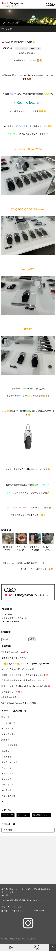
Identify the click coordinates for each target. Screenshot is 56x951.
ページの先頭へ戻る (52, 947)
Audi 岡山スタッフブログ (9, 6)
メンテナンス (7, 728)
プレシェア (6, 779)
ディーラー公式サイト (11, 907)
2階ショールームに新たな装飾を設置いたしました (25, 563)
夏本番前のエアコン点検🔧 (14, 658)
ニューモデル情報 (9, 745)
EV (2, 801)
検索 (32, 639)
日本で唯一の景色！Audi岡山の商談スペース (21, 680)
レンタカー (23, 815)
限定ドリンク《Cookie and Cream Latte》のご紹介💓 (26, 686)
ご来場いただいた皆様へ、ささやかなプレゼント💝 (25, 675)
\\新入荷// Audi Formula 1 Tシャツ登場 (19, 703)
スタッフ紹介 (7, 723)
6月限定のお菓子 (9, 697)
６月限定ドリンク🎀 (11, 692)
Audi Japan (39, 911)
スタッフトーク (8, 773)
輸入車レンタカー (41, 815)
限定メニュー (7, 717)
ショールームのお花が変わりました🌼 (35, 569)
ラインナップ (22, 48)
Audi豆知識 (6, 790)
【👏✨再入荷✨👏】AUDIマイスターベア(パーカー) (25, 663)
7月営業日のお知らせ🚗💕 (13, 652)
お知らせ (5, 768)
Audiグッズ (35, 48)
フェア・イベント (9, 762)
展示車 (4, 751)
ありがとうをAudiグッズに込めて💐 (18, 669)
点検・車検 (6, 756)
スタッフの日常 (8, 796)
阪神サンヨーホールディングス (15, 911)
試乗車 (4, 739)
